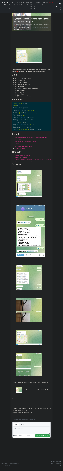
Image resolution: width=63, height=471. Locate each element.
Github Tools (27, 3)
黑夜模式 (60, 6)
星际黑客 (58, 463)
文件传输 (34, 5)
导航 (17, 3)
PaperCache (6, 465)
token (16, 144)
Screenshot (20, 78)
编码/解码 (31, 5)
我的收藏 (9, 5)
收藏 (21, 29)
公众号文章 (15, 6)
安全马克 (52, 463)
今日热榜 (12, 5)
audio (24, 124)
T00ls (59, 465)
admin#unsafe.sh (56, 461)
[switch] (59, 3)
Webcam (19, 88)
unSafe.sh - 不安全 (5, 3)
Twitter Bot (38, 3)
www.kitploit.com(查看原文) (39, 27)
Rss (56, 6)
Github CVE (21, 3)
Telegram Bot (45, 3)
